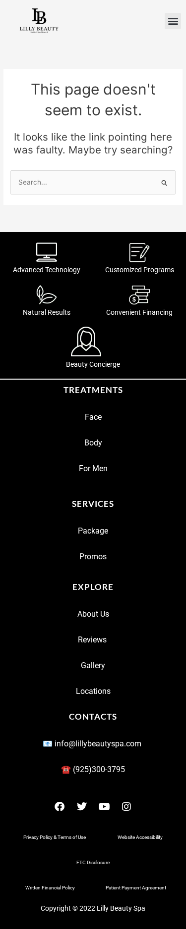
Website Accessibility (140, 837)
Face (93, 417)
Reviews (93, 639)
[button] (173, 21)
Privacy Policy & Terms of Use (54, 837)
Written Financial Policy (50, 887)
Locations (93, 691)
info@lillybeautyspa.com (99, 743)
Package (93, 531)
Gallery (93, 665)
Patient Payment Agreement (136, 887)
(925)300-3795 (99, 769)
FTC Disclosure (93, 862)
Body (93, 442)
